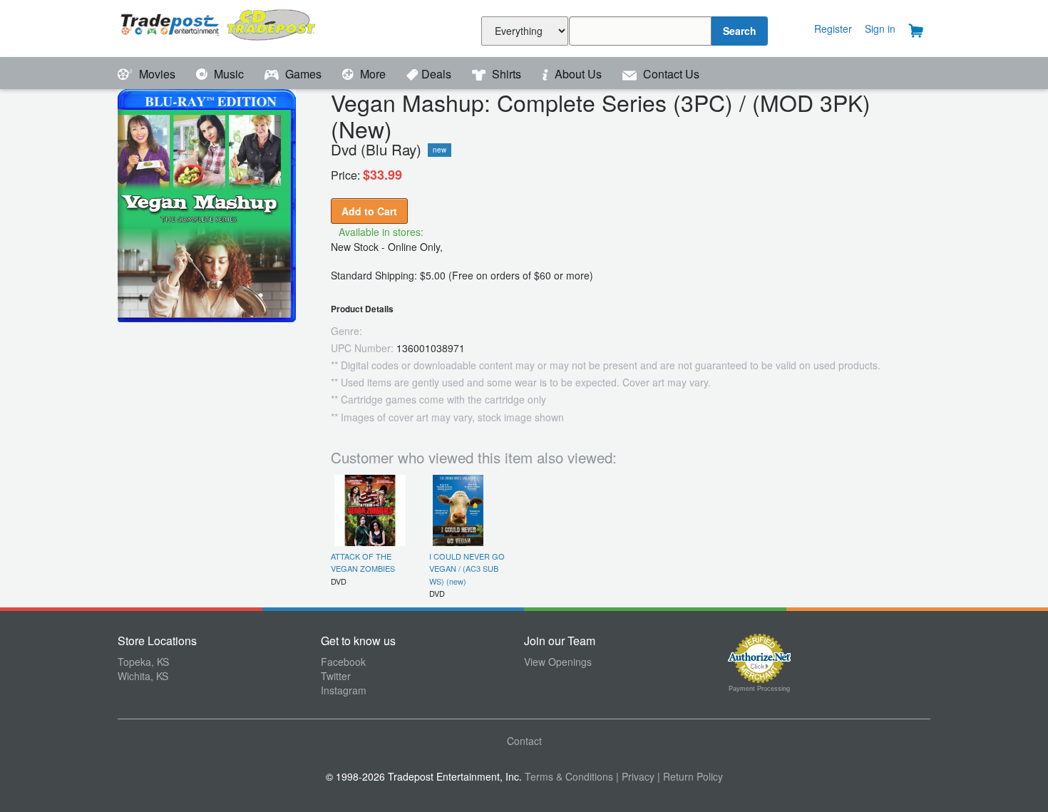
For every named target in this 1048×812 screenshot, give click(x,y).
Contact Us (669, 74)
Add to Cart (369, 211)
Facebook (343, 661)
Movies (157, 74)
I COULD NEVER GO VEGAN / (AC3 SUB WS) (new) (467, 568)
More (373, 74)
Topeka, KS (143, 661)
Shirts (506, 74)
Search (739, 31)
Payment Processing (759, 688)
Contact (524, 741)
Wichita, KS (143, 676)
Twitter (336, 676)
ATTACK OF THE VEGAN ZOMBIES (363, 562)
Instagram (343, 690)
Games (303, 74)
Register (833, 28)
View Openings (558, 661)
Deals (437, 74)
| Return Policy (690, 776)
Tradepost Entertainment (219, 26)
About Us (578, 74)
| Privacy (635, 776)
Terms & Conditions (569, 776)
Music (229, 74)
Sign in (880, 28)
